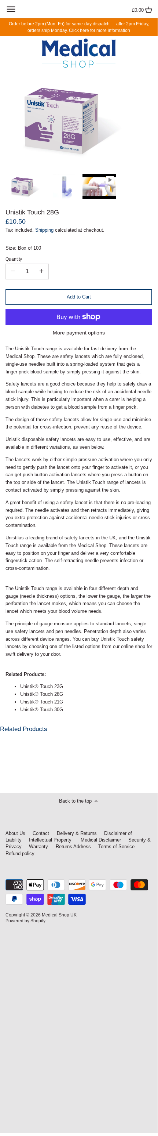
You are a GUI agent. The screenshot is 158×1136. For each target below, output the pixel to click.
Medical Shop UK (59, 914)
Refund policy (19, 853)
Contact (41, 833)
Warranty (38, 846)
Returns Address (73, 846)
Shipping (44, 230)
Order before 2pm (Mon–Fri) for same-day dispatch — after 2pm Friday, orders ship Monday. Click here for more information (79, 27)
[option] (27, 186)
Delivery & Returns (77, 833)
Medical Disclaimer (100, 840)
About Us (15, 833)
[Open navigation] (10, 9)
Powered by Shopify (25, 920)
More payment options (79, 333)
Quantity (13, 259)
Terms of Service (116, 846)
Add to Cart (79, 297)
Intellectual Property (50, 840)
